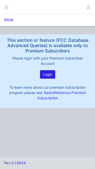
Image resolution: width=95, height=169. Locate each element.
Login (47, 74)
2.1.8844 (18, 163)
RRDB (8, 20)
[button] (88, 7)
